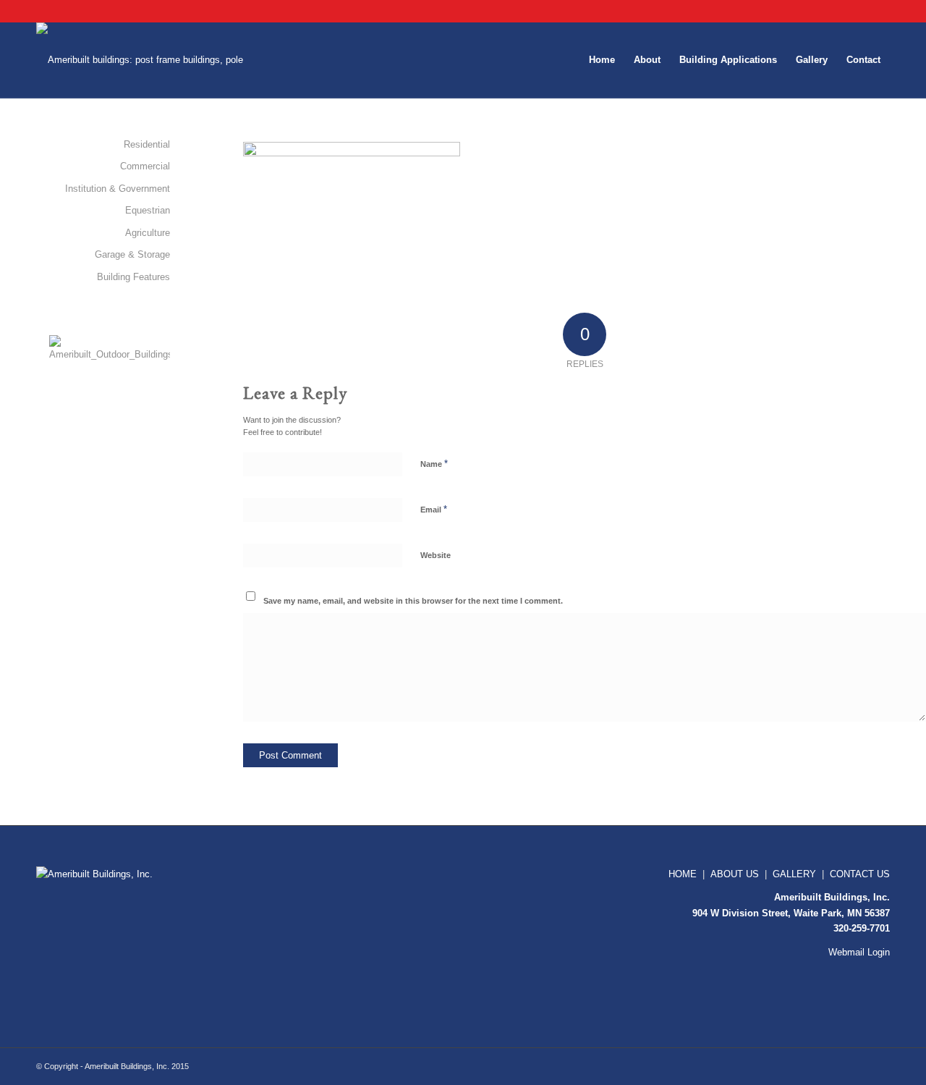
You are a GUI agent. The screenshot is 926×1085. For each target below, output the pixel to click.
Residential (147, 144)
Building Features (133, 276)
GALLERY (794, 874)
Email (433, 509)
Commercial (145, 166)
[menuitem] (601, 60)
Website (435, 555)
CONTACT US (860, 874)
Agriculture (147, 232)
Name (434, 463)
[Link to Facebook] (856, 11)
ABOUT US (734, 874)
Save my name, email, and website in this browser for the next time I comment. (413, 600)
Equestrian (147, 210)
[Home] (101, 874)
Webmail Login (859, 952)
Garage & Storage (132, 254)
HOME (682, 874)
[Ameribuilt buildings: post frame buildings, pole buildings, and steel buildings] (149, 60)
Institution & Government (117, 188)
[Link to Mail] (879, 11)
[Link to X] (835, 11)
